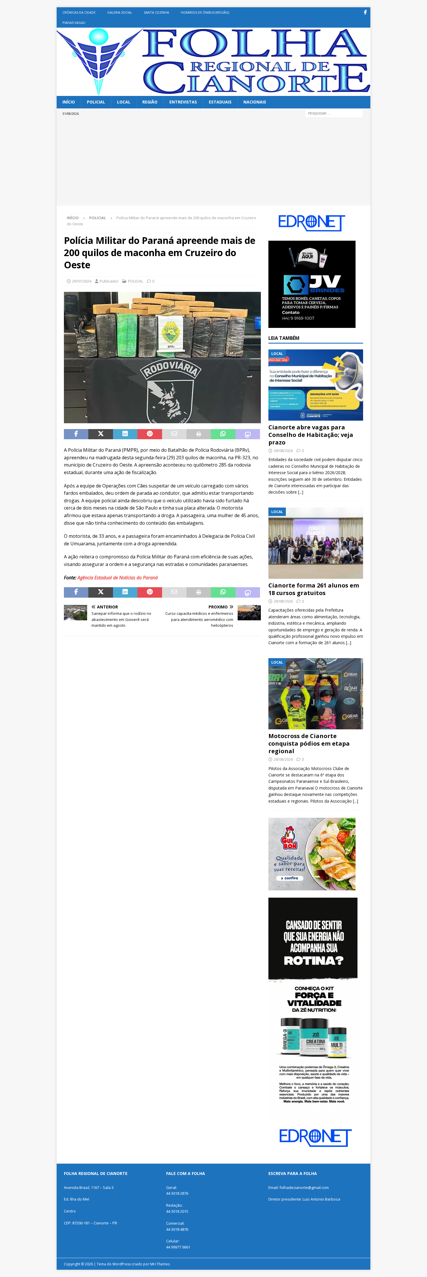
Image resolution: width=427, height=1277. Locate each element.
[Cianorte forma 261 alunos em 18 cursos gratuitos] (315, 543)
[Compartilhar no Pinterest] (149, 434)
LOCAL (123, 102)
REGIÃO (149, 102)
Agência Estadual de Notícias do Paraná (118, 577)
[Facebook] (365, 12)
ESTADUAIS (220, 102)
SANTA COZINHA (156, 12)
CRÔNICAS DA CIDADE (79, 12)
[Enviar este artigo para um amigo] (174, 434)
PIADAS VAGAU (73, 22)
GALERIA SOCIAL (119, 12)
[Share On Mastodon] (248, 434)
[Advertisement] (213, 162)
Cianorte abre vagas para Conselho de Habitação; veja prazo (310, 434)
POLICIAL (96, 102)
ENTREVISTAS (183, 102)
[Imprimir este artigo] (198, 434)
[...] (300, 492)
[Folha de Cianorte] (213, 92)
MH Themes (160, 1264)
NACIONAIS (254, 102)
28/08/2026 (283, 450)
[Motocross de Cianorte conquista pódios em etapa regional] (315, 693)
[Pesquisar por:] (334, 113)
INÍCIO (68, 102)
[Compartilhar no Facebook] (76, 434)
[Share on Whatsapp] (223, 434)
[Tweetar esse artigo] (100, 434)
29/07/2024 (81, 281)
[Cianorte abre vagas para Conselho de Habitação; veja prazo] (315, 385)
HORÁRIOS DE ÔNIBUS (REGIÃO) (205, 12)
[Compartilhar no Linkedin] (125, 434)
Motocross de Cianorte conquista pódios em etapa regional (309, 743)
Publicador (109, 281)
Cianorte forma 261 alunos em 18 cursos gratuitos (313, 589)
